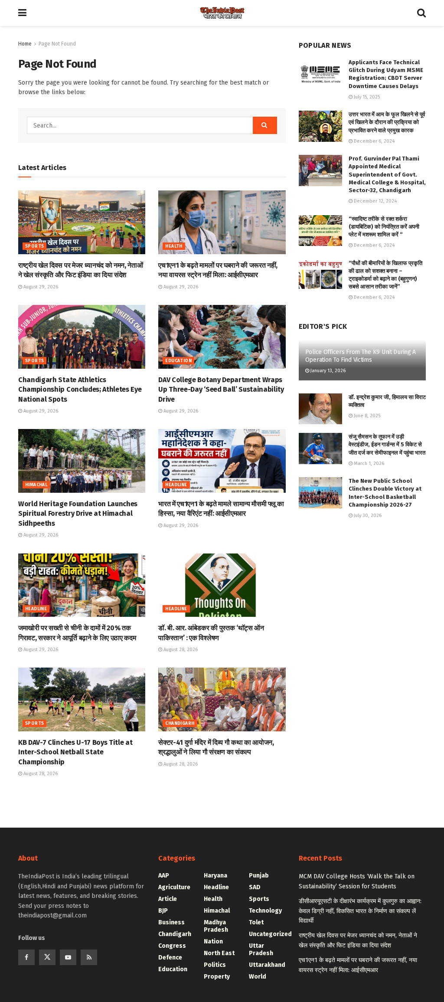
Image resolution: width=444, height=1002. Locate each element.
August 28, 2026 (180, 649)
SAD (255, 887)
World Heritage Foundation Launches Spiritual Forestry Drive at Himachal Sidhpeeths (77, 513)
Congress (172, 946)
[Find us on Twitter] (47, 957)
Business (171, 922)
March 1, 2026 (368, 463)
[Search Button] (421, 13)
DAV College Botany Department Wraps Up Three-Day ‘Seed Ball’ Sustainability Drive (221, 389)
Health (173, 246)
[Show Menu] (22, 13)
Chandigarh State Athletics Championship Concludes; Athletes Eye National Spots (79, 389)
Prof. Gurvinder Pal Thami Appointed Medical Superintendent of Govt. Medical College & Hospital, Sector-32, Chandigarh (387, 174)
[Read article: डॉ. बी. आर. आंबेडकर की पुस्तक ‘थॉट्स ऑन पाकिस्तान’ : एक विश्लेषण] (221, 585)
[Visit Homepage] (222, 13)
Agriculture (174, 887)
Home (25, 44)
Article (167, 899)
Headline (176, 485)
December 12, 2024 (375, 201)
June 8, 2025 (366, 416)
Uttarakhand (267, 965)
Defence (170, 957)
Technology (265, 910)
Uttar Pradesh (261, 949)
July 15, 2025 (366, 97)
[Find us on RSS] (89, 957)
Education (178, 360)
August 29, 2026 (40, 287)
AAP (163, 875)
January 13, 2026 (327, 370)
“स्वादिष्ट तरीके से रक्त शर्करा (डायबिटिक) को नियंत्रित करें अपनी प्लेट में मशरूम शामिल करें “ (384, 227)
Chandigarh (179, 723)
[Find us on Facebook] (26, 957)
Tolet (256, 922)
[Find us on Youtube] (68, 957)
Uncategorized (270, 934)
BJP (163, 910)
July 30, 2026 (367, 515)
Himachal (36, 485)
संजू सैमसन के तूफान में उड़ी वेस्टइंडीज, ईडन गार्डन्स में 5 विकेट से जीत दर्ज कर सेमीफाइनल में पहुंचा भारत (387, 444)
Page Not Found (57, 44)
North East (219, 953)
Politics (215, 965)
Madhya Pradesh (216, 926)
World (257, 976)
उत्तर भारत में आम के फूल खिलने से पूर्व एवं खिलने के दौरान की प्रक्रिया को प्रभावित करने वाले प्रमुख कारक (387, 122)
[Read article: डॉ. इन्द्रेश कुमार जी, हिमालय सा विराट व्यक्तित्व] (320, 409)
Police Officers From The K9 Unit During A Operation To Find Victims (360, 355)
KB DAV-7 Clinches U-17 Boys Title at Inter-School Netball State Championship (75, 752)
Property (217, 976)
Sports (34, 246)
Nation (213, 941)
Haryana (215, 875)
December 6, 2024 (374, 141)
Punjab (259, 875)
